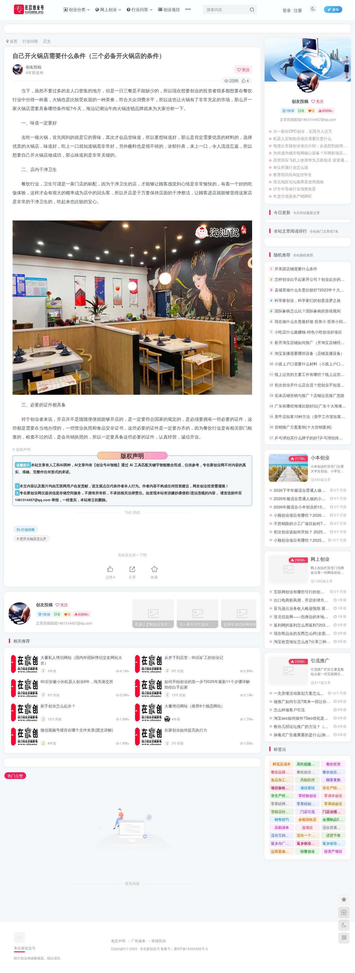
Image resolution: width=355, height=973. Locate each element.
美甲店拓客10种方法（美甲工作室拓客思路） (314, 416)
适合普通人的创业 (334, 827)
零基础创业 (333, 803)
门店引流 (307, 811)
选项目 (307, 827)
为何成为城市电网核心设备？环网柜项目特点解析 (310, 153)
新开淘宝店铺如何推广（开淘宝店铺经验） (311, 342)
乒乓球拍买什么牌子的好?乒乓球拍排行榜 (311, 437)
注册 (298, 10)
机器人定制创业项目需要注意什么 (302, 138)
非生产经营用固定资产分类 (282, 795)
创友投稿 (33, 67)
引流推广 (320, 660)
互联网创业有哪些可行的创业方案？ (305, 591)
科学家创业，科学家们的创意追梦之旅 (308, 300)
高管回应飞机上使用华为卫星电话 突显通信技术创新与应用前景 (310, 160)
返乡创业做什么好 (334, 843)
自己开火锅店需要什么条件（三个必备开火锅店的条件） (88, 55)
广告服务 (138, 940)
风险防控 (307, 779)
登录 (287, 10)
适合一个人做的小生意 (308, 835)
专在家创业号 (150, 948)
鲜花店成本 (282, 763)
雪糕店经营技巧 (282, 811)
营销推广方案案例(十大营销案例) (303, 427)
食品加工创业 (282, 779)
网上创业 (320, 559)
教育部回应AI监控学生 (292, 174)
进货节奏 (333, 835)
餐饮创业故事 (333, 772)
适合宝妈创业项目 (282, 835)
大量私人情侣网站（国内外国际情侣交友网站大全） (81, 660)
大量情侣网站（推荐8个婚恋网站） (194, 706)
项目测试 (307, 787)
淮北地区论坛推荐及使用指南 (298, 181)
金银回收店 (307, 819)
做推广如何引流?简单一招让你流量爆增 (308, 701)
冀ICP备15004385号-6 (191, 948)
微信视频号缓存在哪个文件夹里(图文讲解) (76, 730)
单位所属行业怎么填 (290, 167)
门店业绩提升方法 (334, 811)
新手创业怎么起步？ (57, 706)
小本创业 (320, 457)
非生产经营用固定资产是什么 (334, 787)
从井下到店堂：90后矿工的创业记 (193, 657)
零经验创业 (307, 795)
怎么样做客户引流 (289, 709)
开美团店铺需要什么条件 (296, 268)
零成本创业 (333, 795)
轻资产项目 (333, 851)
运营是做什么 (282, 851)
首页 (13, 41)
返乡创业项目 (307, 843)
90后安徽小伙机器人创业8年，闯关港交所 (76, 681)
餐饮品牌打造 (282, 772)
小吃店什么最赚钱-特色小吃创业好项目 (308, 332)
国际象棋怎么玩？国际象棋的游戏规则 (308, 311)
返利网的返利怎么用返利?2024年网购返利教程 (314, 625)
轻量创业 (307, 851)
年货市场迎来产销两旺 (292, 196)
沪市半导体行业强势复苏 (294, 189)
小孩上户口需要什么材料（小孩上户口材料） (313, 363)
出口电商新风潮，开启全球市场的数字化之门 (312, 600)
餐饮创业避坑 (307, 772)
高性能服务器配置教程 (308, 763)
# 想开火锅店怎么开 (31, 538)
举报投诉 (158, 940)
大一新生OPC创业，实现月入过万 (302, 131)
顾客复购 (333, 779)
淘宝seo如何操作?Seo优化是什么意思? (308, 718)
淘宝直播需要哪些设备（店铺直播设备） (309, 353)
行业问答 (30, 41)
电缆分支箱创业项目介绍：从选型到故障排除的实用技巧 (310, 145)
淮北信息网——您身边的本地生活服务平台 (311, 616)
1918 (46, 614)
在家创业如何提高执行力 (185, 730)
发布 (335, 9)
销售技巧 (282, 819)
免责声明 (118, 940)
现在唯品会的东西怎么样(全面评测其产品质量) (314, 633)
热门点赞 (15, 775)
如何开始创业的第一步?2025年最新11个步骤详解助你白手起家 (207, 684)
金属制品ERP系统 (334, 819)
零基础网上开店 (282, 803)
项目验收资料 (282, 787)
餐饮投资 (333, 763)
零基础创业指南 (308, 803)
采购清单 (282, 827)
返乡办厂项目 (282, 843)
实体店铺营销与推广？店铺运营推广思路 (309, 395)
